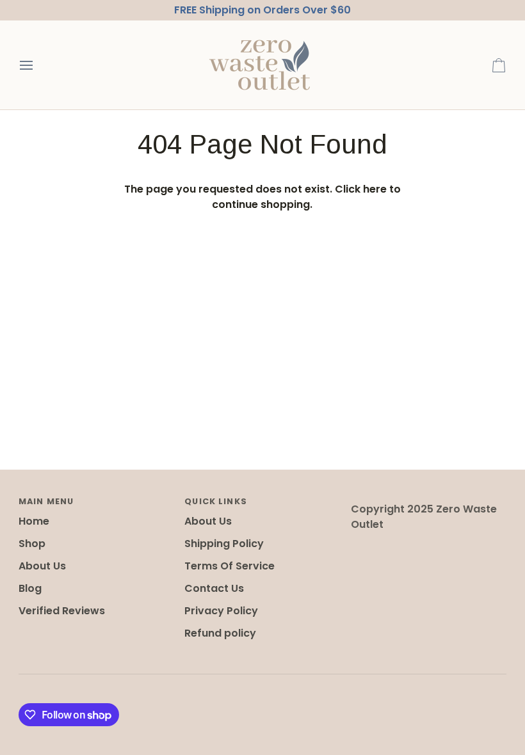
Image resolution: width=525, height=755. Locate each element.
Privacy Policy (221, 610)
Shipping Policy (224, 543)
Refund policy (220, 633)
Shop (32, 543)
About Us (42, 566)
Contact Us (214, 588)
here (375, 189)
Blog (30, 588)
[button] (428, 498)
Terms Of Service (229, 566)
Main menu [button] (46, 501)
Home (34, 521)
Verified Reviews (62, 610)
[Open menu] (38, 64)
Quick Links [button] (215, 501)
